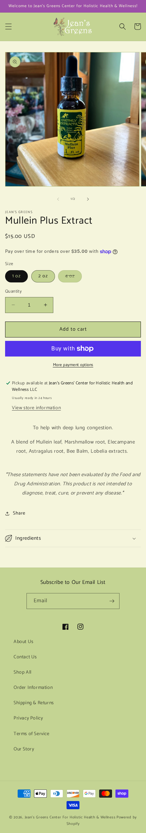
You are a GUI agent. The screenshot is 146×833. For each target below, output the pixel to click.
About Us (24, 642)
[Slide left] (58, 199)
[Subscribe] (111, 601)
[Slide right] (87, 199)
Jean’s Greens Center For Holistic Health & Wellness (70, 817)
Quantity (13, 291)
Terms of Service (32, 734)
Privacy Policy (28, 718)
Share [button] (19, 513)
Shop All (23, 672)
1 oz (16, 276)
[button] (8, 26)
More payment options (73, 365)
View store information (36, 408)
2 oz (43, 276)
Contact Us (25, 657)
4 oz (73, 277)
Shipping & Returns (34, 703)
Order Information (33, 688)
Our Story (24, 749)
